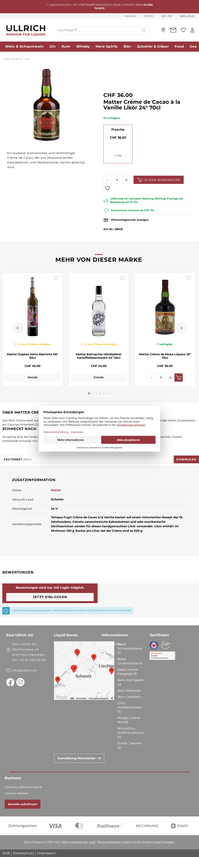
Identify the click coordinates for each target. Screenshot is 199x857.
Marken (108, 656)
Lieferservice (111, 644)
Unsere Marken (17, 793)
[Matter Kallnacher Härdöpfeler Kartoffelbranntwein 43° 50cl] (99, 306)
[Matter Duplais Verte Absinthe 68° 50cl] (32, 306)
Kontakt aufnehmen (22, 804)
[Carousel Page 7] (110, 393)
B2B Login (187, 16)
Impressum (46, 853)
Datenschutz (23, 853)
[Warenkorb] (197, 30)
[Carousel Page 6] (107, 393)
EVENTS (148, 16)
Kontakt (108, 650)
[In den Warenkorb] (179, 377)
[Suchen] (144, 30)
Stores (107, 663)
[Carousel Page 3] (96, 393)
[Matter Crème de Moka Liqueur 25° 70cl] (165, 306)
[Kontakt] (173, 30)
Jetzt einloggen (50, 597)
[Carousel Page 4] (100, 393)
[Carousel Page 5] (103, 393)
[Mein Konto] (192, 30)
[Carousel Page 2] (93, 393)
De (163, 16)
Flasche (118, 129)
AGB (6, 853)
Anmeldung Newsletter (77, 758)
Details (33, 377)
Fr (170, 16)
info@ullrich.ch (24, 670)
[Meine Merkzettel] (183, 30)
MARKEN (130, 16)
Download (186, 459)
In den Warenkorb (162, 180)
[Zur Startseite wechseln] (28, 30)
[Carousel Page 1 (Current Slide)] (89, 393)
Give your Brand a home (23, 787)
